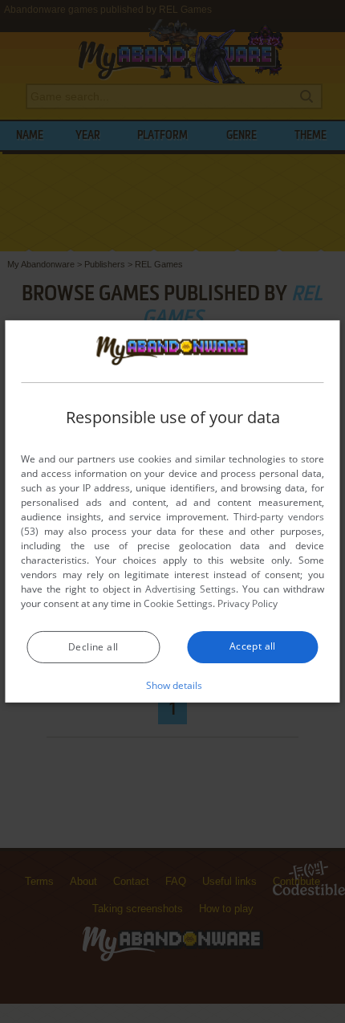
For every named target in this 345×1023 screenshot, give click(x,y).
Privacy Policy (247, 603)
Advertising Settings (190, 589)
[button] (173, 685)
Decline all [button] (93, 647)
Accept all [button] (252, 646)
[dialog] (172, 511)
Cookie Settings (178, 603)
